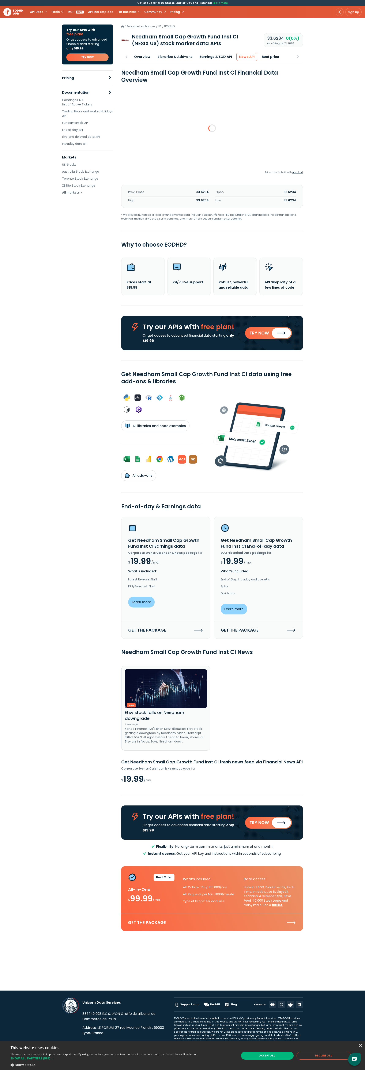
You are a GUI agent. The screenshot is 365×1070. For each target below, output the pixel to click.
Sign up (353, 12)
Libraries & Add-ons (175, 56)
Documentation (75, 92)
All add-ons (142, 475)
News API (247, 56)
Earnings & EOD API (216, 56)
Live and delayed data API (81, 137)
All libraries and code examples (159, 425)
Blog (233, 1004)
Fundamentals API (75, 123)
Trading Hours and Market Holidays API (87, 113)
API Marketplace (100, 12)
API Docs (36, 12)
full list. (277, 905)
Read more (190, 1054)
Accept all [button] (267, 1055)
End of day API (72, 130)
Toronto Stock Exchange (80, 178)
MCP (75, 12)
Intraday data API (74, 144)
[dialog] (182, 1055)
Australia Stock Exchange (80, 171)
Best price (270, 56)
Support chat (190, 1004)
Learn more (220, 3)
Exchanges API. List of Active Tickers (77, 102)
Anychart (297, 172)
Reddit (215, 1004)
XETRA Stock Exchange (78, 185)
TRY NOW (87, 57)
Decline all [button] (323, 1055)
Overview (142, 56)
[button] (104, 1058)
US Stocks (69, 164)
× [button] (360, 1045)
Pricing (68, 77)
